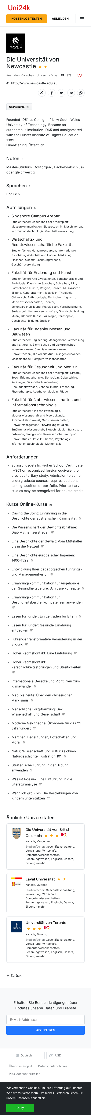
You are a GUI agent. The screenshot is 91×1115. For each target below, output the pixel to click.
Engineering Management (49, 340)
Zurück (16, 975)
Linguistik (68, 297)
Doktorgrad (43, 167)
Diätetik (75, 372)
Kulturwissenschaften (42, 311)
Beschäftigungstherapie (27, 377)
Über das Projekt (20, 1066)
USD (58, 1055)
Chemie (48, 439)
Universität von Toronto (46, 923)
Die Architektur (43, 354)
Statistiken (74, 429)
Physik (37, 439)
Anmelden (60, 18)
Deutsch (26, 1055)
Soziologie (49, 316)
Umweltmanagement (25, 424)
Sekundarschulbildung (26, 306)
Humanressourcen (44, 250)
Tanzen (57, 288)
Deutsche (54, 297)
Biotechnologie (56, 429)
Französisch (50, 306)
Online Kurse (19, 106)
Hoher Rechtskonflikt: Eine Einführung (42, 653)
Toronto (42, 934)
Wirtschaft (49, 850)
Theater (49, 302)
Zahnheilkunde (48, 386)
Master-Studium (19, 167)
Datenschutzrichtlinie (52, 1066)
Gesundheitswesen (24, 386)
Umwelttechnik (21, 354)
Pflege (63, 391)
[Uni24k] (19, 8)
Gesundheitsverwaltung (42, 382)
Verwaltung (33, 850)
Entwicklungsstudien (54, 424)
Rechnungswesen (48, 259)
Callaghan (27, 75)
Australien (13, 75)
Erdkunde (17, 434)
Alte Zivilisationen (43, 278)
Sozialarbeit (19, 311)
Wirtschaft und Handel (42, 255)
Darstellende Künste (24, 288)
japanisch (51, 292)
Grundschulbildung (71, 311)
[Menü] (80, 18)
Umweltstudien (21, 439)
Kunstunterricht (33, 292)
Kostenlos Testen (26, 18)
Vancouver (44, 841)
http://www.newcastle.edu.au (34, 83)
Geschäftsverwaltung (59, 231)
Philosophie (65, 316)
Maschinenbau (73, 226)
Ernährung (67, 386)
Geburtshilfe (69, 377)
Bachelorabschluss (69, 167)
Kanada (30, 841)
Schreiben (62, 283)
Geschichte (18, 320)
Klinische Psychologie (46, 410)
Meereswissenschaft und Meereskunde (37, 415)
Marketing (65, 255)
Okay (20, 1107)
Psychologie (63, 439)
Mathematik (53, 443)
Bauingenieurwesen (67, 354)
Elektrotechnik (52, 226)
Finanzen (17, 259)
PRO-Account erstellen (24, 1074)
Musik (15, 316)
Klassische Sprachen (40, 283)
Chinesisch (18, 297)
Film (73, 283)
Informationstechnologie (27, 231)
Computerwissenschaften (49, 358)
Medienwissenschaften (26, 302)
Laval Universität (40, 879)
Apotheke (39, 391)
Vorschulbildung (70, 306)
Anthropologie (37, 297)
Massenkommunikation (26, 226)
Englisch (13, 194)
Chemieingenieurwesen (50, 349)
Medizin (52, 391)
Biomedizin (52, 377)
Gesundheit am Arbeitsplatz (50, 222)
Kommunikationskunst (25, 420)
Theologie (65, 292)
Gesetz (30, 259)
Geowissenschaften (55, 420)
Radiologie (18, 382)
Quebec (42, 884)
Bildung (33, 320)
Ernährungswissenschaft (27, 429)
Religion (45, 288)
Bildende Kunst (31, 316)
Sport (73, 434)
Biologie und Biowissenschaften (47, 434)
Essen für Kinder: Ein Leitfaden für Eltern (44, 616)
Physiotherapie (21, 391)
